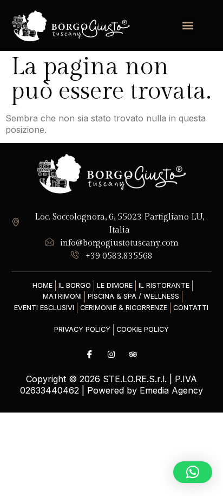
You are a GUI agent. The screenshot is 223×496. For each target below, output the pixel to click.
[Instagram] (111, 354)
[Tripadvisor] (133, 354)
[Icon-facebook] (90, 354)
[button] (188, 26)
